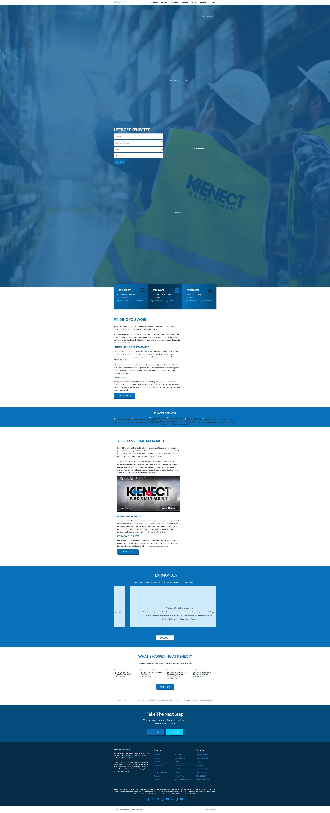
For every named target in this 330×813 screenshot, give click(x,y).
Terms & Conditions (202, 754)
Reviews (157, 776)
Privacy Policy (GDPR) (203, 758)
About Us (164, 2)
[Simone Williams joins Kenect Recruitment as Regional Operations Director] (178, 675)
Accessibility (200, 765)
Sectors (193, 2)
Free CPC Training (181, 769)
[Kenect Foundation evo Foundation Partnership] (126, 674)
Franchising (203, 2)
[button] (168, 2)
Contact (212, 2)
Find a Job (154, 2)
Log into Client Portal (184, 779)
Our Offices (181, 776)
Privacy (208, 809)
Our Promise (179, 765)
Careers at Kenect (160, 772)
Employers (185, 2)
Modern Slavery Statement (204, 769)
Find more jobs (158, 769)
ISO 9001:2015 (201, 776)
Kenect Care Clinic (202, 772)
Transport (157, 758)
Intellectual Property (202, 780)
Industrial (157, 762)
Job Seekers (174, 2)
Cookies (198, 762)
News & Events (180, 758)
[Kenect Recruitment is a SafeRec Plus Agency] (152, 674)
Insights (177, 762)
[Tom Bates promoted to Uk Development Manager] (204, 674)
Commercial (158, 765)
